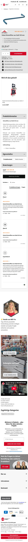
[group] (14, 93)
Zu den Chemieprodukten (9, 353)
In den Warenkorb (18, 53)
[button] (19, 31)
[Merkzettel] (19, 4)
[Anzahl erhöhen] (7, 53)
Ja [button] (3, 213)
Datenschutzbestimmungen (15, 451)
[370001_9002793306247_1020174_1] (14, 19)
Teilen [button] (9, 213)
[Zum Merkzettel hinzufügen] (25, 31)
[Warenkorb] (26, 4)
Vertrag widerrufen (6, 498)
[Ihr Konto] (23, 4)
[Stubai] (4, 31)
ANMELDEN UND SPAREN (14, 444)
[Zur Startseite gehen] (6, 5)
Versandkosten (21, 502)
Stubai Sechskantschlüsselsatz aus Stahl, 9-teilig (13, 101)
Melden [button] (6, 213)
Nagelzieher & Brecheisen (8, 414)
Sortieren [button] (5, 182)
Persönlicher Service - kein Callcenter (14, 64)
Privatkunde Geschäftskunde (18, 1)
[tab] (14, 187)
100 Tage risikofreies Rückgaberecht (13, 61)
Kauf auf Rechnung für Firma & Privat (14, 70)
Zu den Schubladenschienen (10, 375)
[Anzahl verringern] (3, 53)
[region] (14, 19)
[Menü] (1, 4)
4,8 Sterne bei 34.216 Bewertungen (13, 67)
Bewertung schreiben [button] (14, 176)
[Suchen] (15, 4)
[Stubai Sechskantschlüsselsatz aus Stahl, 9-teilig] (14, 90)
